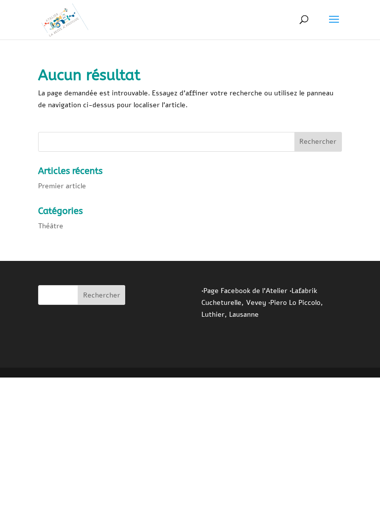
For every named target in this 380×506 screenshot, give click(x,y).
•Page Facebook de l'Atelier (245, 290)
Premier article (62, 186)
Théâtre (50, 226)
